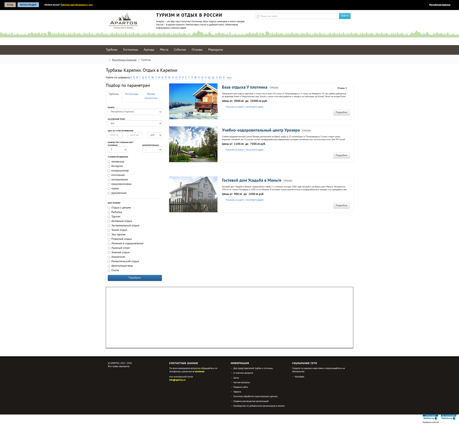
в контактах (199, 371)
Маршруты (215, 50)
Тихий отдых (119, 230)
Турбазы (111, 50)
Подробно (341, 112)
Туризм (115, 217)
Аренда (149, 50)
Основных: (113, 145)
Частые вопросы (241, 382)
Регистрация (28, 5)
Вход (10, 5)
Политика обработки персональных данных (255, 396)
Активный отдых (121, 221)
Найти (344, 15)
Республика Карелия (439, 5)
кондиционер (120, 171)
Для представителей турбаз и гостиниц (253, 368)
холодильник (119, 179)
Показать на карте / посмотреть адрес (244, 107)
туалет (115, 188)
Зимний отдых (120, 252)
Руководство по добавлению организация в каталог (259, 406)
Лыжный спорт (120, 248)
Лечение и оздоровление (127, 243)
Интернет (117, 166)
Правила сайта (240, 387)
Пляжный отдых (121, 239)
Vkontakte (299, 376)
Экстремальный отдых (125, 225)
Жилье (151, 96)
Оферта (237, 392)
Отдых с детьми (121, 208)
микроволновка (121, 184)
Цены (236, 378)
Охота (115, 270)
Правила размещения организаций (251, 401)
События (180, 50)
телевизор (117, 162)
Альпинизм (118, 257)
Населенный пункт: (117, 119)
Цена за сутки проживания (120, 131)
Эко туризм (118, 234)
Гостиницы (130, 50)
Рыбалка (116, 212)
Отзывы (197, 50)
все (229, 77)
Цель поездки (114, 203)
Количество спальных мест (121, 143)
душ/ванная (118, 193)
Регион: (111, 108)
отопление (118, 175)
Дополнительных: (150, 145)
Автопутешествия (122, 266)
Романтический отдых (125, 261)
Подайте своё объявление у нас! (77, 5)
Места (164, 50)
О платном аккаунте (243, 373)
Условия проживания (118, 157)
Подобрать (135, 277)
